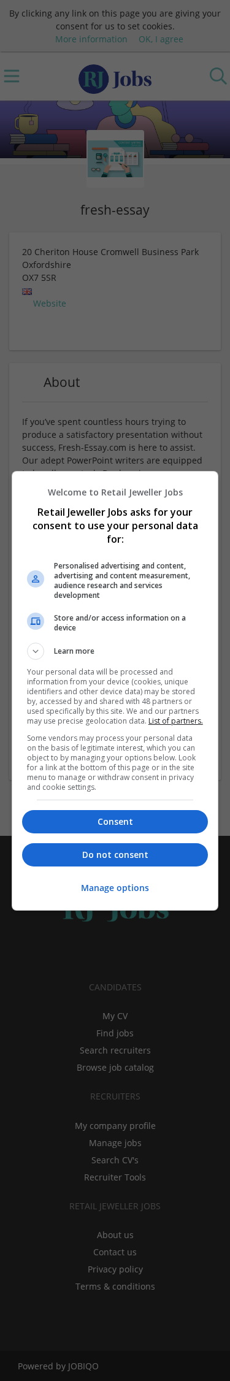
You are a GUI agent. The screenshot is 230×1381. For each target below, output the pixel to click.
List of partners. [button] (175, 721)
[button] (115, 651)
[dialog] (115, 691)
